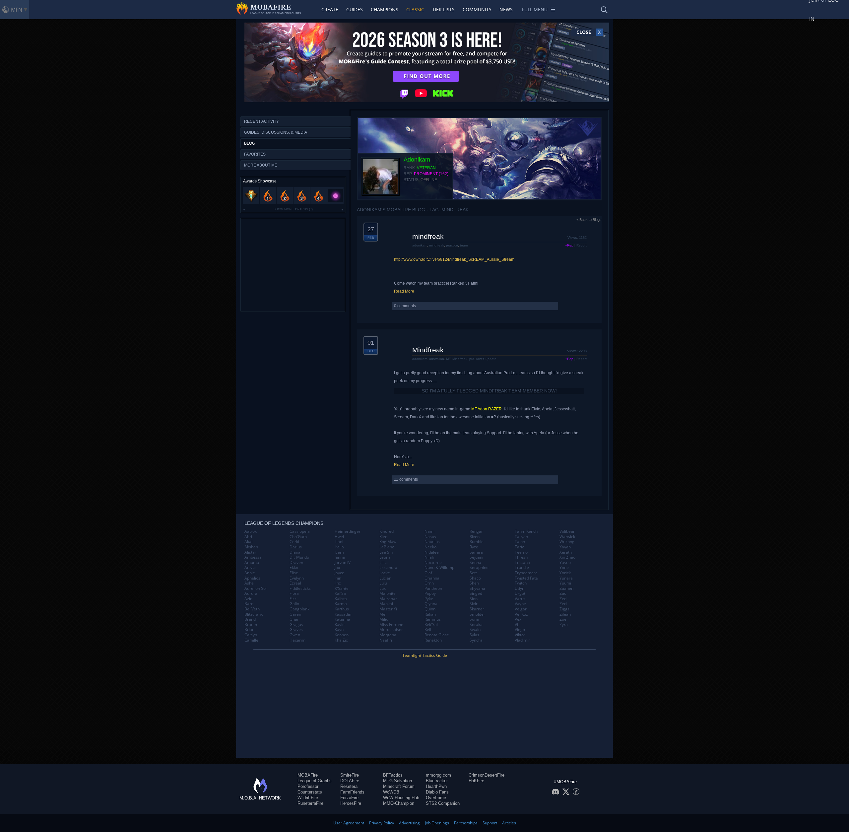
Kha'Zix (341, 640)
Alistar (250, 552)
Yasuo (565, 562)
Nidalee (431, 552)
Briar (249, 629)
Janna (340, 557)
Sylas (474, 635)
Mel (382, 614)
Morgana (387, 635)
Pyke (428, 598)
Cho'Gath (298, 536)
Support (490, 823)
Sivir (474, 603)
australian (436, 359)
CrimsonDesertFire (486, 775)
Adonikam (417, 159)
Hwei (339, 536)
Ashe (249, 583)
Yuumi (565, 583)
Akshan (251, 547)
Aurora (250, 593)
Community (477, 9)
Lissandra (388, 567)
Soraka (476, 624)
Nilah (429, 557)
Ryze (474, 547)
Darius (296, 547)
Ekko (294, 567)
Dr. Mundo (299, 557)
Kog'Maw (387, 541)
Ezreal (295, 583)
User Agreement (348, 823)
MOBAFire (307, 775)
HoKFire (476, 780)
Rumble (477, 541)
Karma (341, 603)
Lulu (383, 583)
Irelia (339, 547)
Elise (294, 573)
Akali (248, 541)
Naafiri (385, 640)
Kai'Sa (340, 593)
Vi (516, 624)
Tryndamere (526, 573)
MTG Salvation (397, 780)
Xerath (565, 552)
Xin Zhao (567, 557)
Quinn (429, 609)
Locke (384, 573)
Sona (474, 619)
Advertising (409, 823)
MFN (16, 9)
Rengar (476, 531)
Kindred (386, 531)
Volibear (567, 531)
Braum (250, 624)
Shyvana (477, 588)
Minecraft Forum (399, 786)
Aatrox (250, 531)
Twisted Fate (526, 578)
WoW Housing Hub (401, 797)
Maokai (386, 603)
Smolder (477, 614)
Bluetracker (437, 780)
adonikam (419, 245)
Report (581, 245)
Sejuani (476, 557)
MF (448, 359)
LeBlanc (386, 547)
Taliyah (521, 536)
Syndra (476, 640)
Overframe (436, 797)
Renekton (433, 640)
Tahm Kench (526, 531)
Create (329, 9)
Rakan (430, 614)
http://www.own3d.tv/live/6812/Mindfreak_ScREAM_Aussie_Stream (454, 259)
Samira (476, 552)
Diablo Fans (437, 792)
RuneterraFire (310, 803)
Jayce (339, 573)
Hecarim (297, 640)
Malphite (387, 593)
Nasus (430, 536)
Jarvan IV (343, 562)
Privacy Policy (381, 823)
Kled (383, 536)
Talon (520, 541)
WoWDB (391, 792)
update (491, 359)
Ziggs (564, 609)
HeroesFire (350, 803)
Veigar (521, 609)
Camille (251, 640)
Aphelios (252, 578)
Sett (473, 573)
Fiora (294, 593)
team (464, 245)
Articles (509, 823)
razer (480, 359)
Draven (296, 562)
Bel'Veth (252, 609)
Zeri (563, 603)
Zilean (565, 614)
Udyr (519, 588)
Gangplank (299, 609)
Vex (518, 619)
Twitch (521, 583)
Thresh (521, 557)
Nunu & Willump (439, 567)
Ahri (248, 536)
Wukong (566, 541)
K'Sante (342, 588)
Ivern (339, 552)
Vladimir (522, 640)
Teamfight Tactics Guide (424, 655)
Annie (249, 573)
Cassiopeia (300, 531)
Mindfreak (428, 350)
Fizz (293, 598)
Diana (295, 552)
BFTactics (393, 775)
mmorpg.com (438, 775)
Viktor (520, 635)
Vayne (520, 603)
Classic (415, 9)
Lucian (385, 578)
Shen (474, 583)
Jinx (338, 583)
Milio (383, 619)
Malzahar (388, 598)
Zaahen (566, 588)
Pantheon (433, 588)
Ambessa (253, 557)
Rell (427, 629)
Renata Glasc (436, 635)
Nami (429, 531)
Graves (296, 629)
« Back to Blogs (589, 220)
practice (452, 245)
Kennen (342, 635)
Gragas (296, 624)
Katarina (342, 619)
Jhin (338, 578)
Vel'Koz (521, 614)
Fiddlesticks (300, 588)
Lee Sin (386, 552)
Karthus (342, 609)
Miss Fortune (391, 624)
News (506, 9)
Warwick (567, 536)
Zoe (562, 619)
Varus (520, 598)
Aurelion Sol (255, 588)
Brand (250, 619)
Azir (248, 598)
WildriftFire (307, 797)
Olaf (428, 573)
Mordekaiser (391, 629)
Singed (476, 593)
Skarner (477, 609)
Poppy (430, 593)
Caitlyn (250, 635)
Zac (562, 593)
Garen (295, 614)
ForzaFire (349, 797)
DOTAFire (349, 780)
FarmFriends (352, 792)
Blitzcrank (253, 614)
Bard (248, 603)
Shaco (475, 578)
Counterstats (309, 792)
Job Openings (437, 823)
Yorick (565, 573)
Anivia (250, 567)
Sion (474, 598)
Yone (564, 567)
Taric (519, 547)
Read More (404, 291)
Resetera (349, 786)
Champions (384, 9)
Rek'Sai (431, 624)
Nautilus (432, 541)
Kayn (339, 629)
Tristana (522, 562)
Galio (294, 603)
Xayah (565, 547)
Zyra (563, 624)
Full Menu (535, 9)
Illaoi (339, 541)
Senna (475, 562)
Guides (354, 9)
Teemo (521, 552)
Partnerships (466, 823)
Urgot (520, 593)
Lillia (383, 562)
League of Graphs (314, 780)
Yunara (566, 578)
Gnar (294, 619)
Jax (337, 567)
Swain (475, 629)
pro (471, 359)
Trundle (522, 567)
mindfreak (428, 236)
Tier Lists (443, 9)
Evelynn (297, 578)
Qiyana (430, 603)
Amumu (251, 562)
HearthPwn (436, 786)
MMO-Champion (398, 803)
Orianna (431, 578)
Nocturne (433, 562)
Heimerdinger (347, 531)
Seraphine (479, 567)
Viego (520, 629)
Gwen (295, 635)
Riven (475, 536)
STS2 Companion (443, 803)
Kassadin (343, 614)
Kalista (341, 598)
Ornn (429, 583)
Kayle (340, 624)
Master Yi (388, 609)
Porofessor (307, 786)
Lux (382, 588)
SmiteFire (349, 775)
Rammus (432, 619)
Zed (562, 598)
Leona (385, 557)
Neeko (430, 547)
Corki (294, 541)
